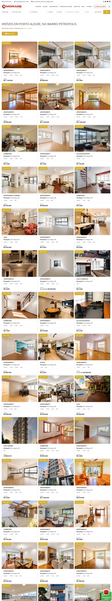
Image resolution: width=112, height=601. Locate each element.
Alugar (45, 6)
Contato (89, 6)
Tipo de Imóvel (17, 12)
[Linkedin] (109, 1)
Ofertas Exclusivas (66, 6)
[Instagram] (103, 1)
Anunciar (77, 6)
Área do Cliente (100, 6)
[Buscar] (106, 12)
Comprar (38, 6)
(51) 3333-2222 (7, 1)
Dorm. (51, 12)
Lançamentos (53, 6)
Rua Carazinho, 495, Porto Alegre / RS (42, 1)
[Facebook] (105, 1)
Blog (83, 6)
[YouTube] (107, 1)
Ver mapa (10, 33)
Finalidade (5, 12)
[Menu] (109, 6)
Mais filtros (98, 12)
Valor (60, 12)
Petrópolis (34, 12)
